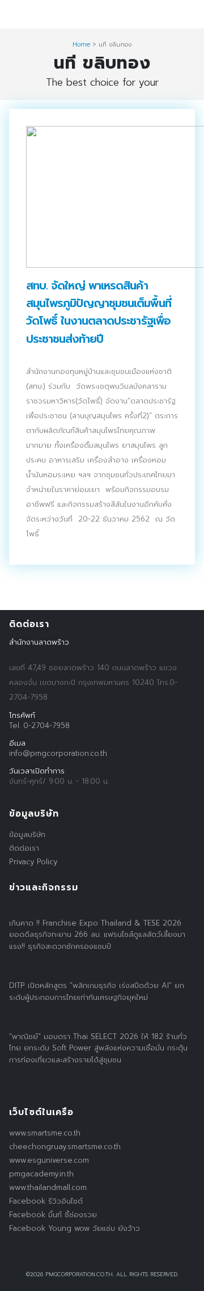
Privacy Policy (33, 861)
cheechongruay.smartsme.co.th (65, 1146)
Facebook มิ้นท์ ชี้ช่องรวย (53, 1214)
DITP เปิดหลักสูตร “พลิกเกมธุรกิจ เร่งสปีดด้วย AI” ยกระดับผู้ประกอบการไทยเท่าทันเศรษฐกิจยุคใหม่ (96, 991)
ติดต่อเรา (24, 848)
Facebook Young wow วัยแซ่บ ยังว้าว (74, 1228)
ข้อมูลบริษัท (27, 834)
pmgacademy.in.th (41, 1173)
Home (81, 44)
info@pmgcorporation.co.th (58, 753)
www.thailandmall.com (48, 1187)
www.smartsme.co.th (44, 1133)
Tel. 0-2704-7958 (39, 725)
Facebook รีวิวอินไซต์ (46, 1201)
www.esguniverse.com (49, 1160)
